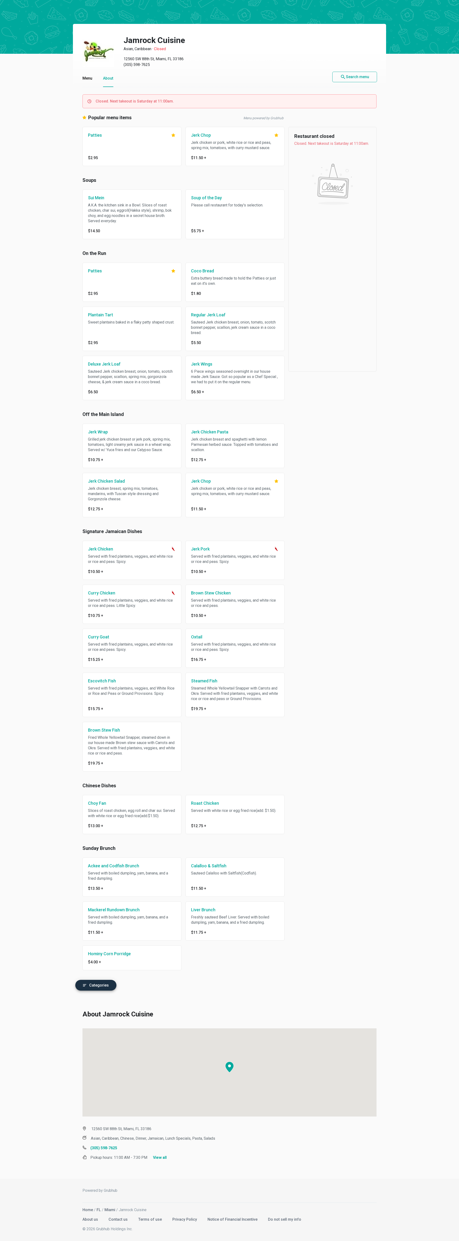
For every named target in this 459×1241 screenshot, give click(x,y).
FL (99, 1210)
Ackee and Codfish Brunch (113, 865)
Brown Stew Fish (104, 730)
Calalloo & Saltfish (208, 865)
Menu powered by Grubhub (263, 118)
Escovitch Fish (102, 680)
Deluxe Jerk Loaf (104, 364)
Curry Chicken (101, 592)
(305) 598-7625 (137, 64)
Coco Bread (202, 270)
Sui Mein (96, 197)
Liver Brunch (203, 909)
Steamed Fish (204, 680)
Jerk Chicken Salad (106, 481)
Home (87, 1210)
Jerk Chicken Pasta (209, 431)
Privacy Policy (185, 1219)
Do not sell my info (284, 1219)
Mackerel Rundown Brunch (114, 909)
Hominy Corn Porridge (109, 953)
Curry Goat (98, 636)
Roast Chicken (205, 803)
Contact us (119, 1219)
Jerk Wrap (98, 431)
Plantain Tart (100, 314)
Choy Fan (97, 803)
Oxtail (196, 636)
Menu (87, 78)
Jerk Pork (200, 548)
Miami (109, 1210)
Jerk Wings (201, 364)
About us (90, 1219)
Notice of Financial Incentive (233, 1219)
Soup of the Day (206, 197)
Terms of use (150, 1219)
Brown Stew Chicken (211, 592)
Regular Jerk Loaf (208, 314)
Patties (95, 135)
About (108, 78)
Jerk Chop (201, 135)
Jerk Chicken (100, 548)
